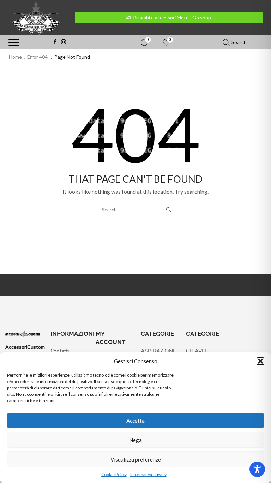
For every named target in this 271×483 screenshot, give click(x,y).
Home (15, 57)
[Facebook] (55, 42)
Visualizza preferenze (135, 459)
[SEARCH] (168, 209)
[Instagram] (63, 42)
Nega (135, 440)
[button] (260, 361)
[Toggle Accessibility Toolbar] (257, 469)
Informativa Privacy (148, 474)
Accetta (135, 420)
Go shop (201, 17)
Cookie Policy (114, 474)
